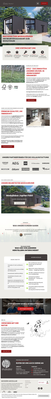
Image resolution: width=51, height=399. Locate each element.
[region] (25, 396)
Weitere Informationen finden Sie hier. (9, 397)
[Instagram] (41, 388)
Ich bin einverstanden (43, 395)
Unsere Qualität (28, 382)
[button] (38, 3)
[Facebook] (39, 388)
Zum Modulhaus (19, 203)
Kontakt (26, 387)
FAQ (26, 385)
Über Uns (26, 384)
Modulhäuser (27, 381)
